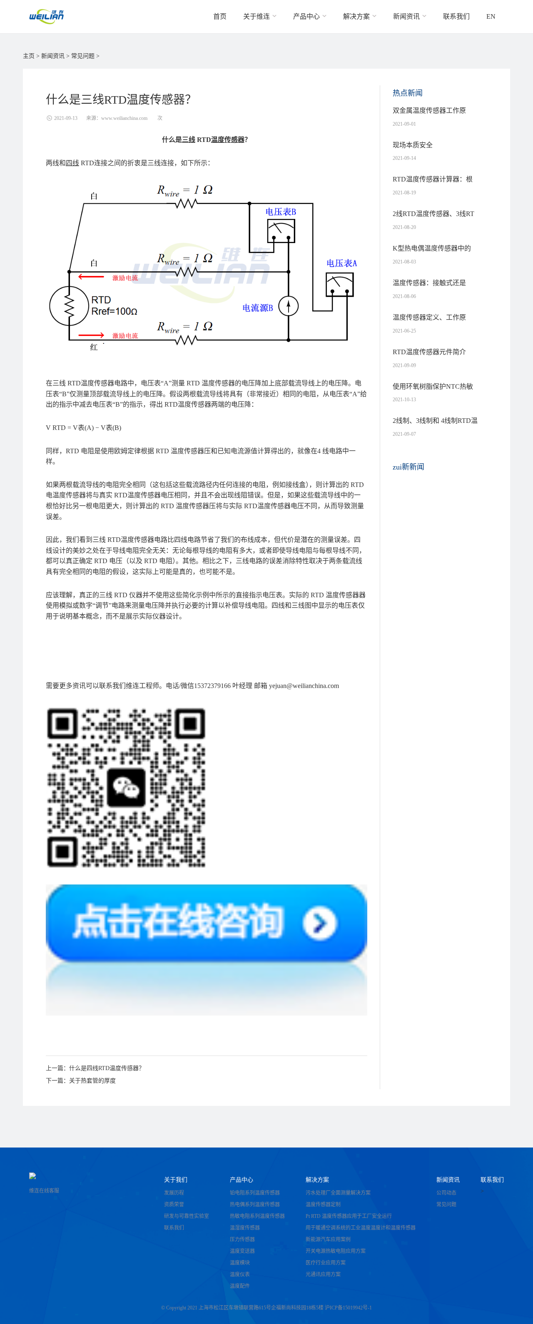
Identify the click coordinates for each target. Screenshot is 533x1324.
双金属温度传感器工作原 (429, 117)
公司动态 (446, 1193)
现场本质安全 (413, 151)
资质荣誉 (174, 1204)
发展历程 (174, 1193)
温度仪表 (240, 1274)
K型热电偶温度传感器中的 (432, 255)
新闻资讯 (53, 56)
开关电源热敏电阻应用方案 (336, 1251)
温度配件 (240, 1286)
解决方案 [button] (357, 16)
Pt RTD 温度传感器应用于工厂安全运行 (349, 1216)
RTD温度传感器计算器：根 (433, 186)
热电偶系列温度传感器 (255, 1204)
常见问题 (83, 56)
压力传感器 (242, 1239)
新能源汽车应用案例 (328, 1239)
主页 (29, 56)
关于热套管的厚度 (92, 1081)
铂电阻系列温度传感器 (255, 1193)
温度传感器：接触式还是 (429, 289)
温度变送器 (242, 1251)
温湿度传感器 (245, 1228)
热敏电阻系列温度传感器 (257, 1216)
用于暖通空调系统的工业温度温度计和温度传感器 (361, 1228)
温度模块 (240, 1263)
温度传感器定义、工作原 (429, 324)
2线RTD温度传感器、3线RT (433, 220)
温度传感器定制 (323, 1204)
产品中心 (241, 1180)
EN (491, 16)
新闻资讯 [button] (407, 16)
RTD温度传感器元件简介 (429, 358)
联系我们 (456, 16)
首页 (220, 16)
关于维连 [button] (257, 16)
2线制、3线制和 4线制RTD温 (435, 427)
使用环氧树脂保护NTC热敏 (433, 393)
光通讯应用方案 (323, 1274)
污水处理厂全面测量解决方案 (338, 1193)
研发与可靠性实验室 (186, 1216)
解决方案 (317, 1180)
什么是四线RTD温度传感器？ (106, 1068)
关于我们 (175, 1180)
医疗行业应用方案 (326, 1263)
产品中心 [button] (307, 16)
